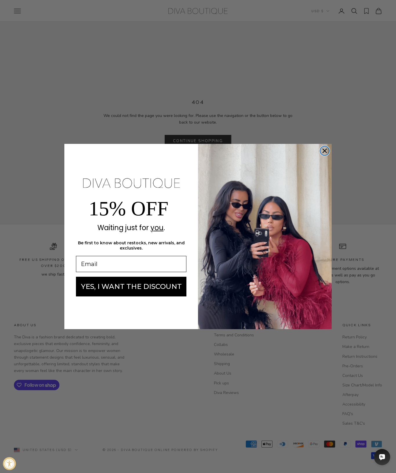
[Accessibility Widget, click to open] (9, 463)
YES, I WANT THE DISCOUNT (131, 286)
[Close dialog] (324, 150)
